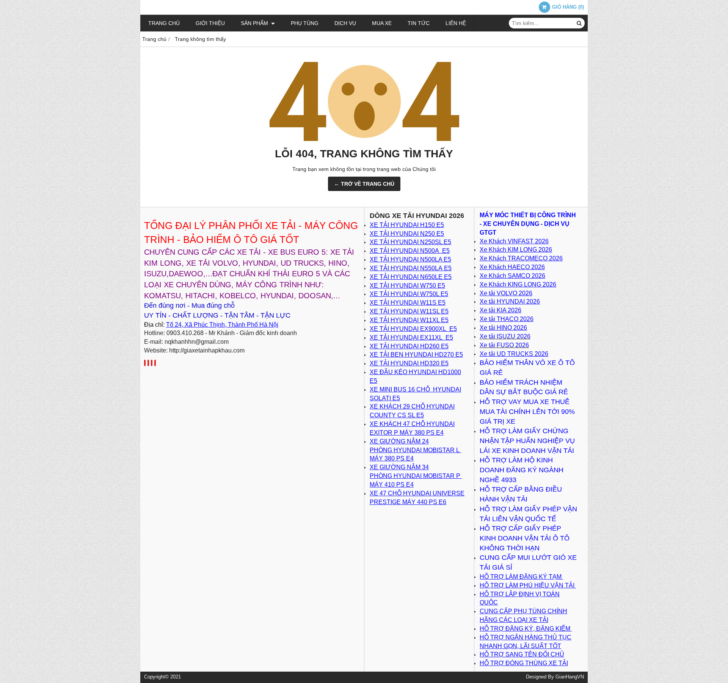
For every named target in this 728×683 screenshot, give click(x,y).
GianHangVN (569, 677)
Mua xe (382, 23)
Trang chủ (164, 23)
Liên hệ (456, 23)
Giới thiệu (210, 23)
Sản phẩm (255, 23)
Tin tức (419, 23)
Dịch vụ (345, 23)
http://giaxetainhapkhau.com (207, 350)
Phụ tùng (304, 23)
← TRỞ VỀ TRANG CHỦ (364, 184)
